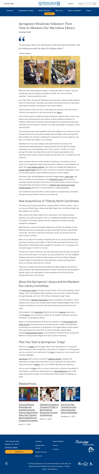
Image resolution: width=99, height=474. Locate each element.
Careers (56, 449)
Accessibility (52, 469)
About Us (38, 456)
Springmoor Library (29, 290)
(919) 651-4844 (9, 4)
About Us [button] (58, 10)
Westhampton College (34, 333)
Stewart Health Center (27, 170)
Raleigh (37, 364)
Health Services (41, 452)
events (27, 315)
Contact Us (19, 452)
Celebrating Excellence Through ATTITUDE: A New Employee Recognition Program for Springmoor (49, 409)
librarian (62, 312)
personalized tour (61, 371)
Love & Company (56, 466)
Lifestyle (38, 441)
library (59, 112)
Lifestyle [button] (9, 10)
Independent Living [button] (25, 10)
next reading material (36, 167)
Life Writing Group (56, 179)
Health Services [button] (44, 10)
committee (39, 312)
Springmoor (23, 359)
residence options (54, 359)
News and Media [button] (74, 10)
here (52, 352)
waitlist (31, 346)
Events (55, 445)
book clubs (69, 176)
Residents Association (39, 300)
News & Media (58, 441)
